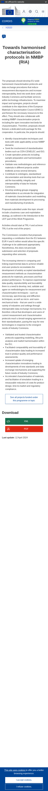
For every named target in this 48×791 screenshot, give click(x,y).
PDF (26, 429)
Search (37, 11)
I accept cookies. (24, 780)
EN (4, 36)
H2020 (9, 27)
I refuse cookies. (24, 787)
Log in (24, 11)
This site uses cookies (15, 770)
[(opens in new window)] (11, 10)
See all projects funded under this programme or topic (24, 399)
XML (26, 421)
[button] (30, 11)
